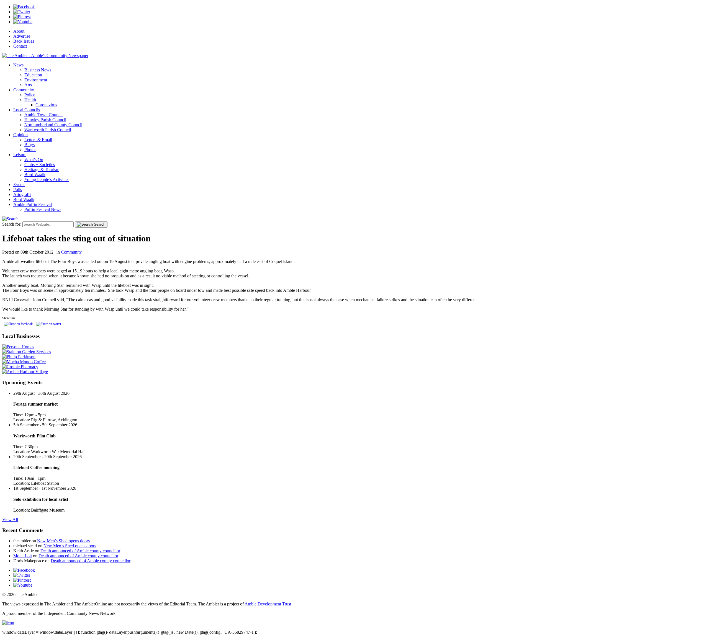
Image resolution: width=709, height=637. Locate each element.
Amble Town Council (43, 114)
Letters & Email (38, 139)
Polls (17, 189)
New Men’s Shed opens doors (63, 540)
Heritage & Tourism (41, 169)
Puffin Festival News (42, 209)
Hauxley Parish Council (45, 119)
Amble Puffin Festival (32, 204)
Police (29, 94)
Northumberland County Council (53, 124)
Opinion (20, 134)
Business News (37, 70)
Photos (30, 149)
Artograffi (22, 194)
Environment (35, 80)
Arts (28, 84)
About (18, 31)
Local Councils (26, 109)
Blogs (29, 144)
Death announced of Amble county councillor (80, 550)
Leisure (19, 154)
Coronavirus (46, 104)
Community (23, 89)
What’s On (33, 159)
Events (19, 184)
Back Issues (23, 41)
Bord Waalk (34, 174)
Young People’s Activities (46, 179)
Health (30, 99)
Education (33, 75)
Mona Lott (22, 555)
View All (10, 519)
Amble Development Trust (268, 604)
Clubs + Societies (39, 164)
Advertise (21, 36)
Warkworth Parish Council (47, 129)
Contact (20, 46)
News (18, 65)
